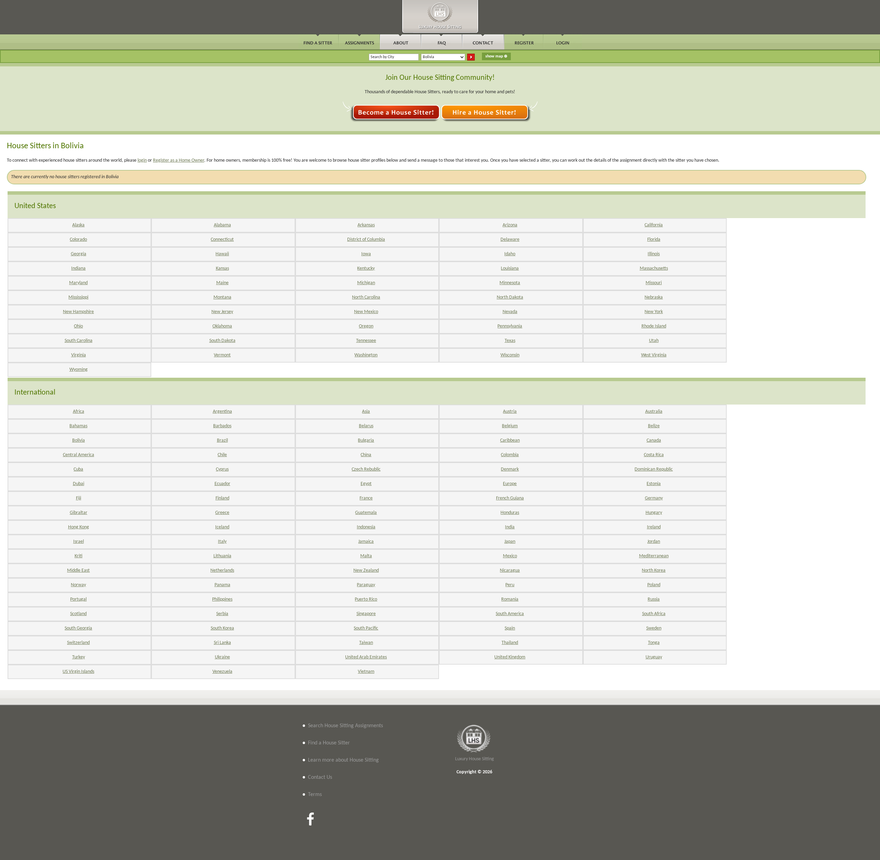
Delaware (509, 239)
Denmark (510, 469)
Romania (509, 599)
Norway (78, 585)
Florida (653, 239)
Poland (653, 585)
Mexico (510, 556)
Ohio (78, 326)
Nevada (510, 311)
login (142, 160)
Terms (315, 794)
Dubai (78, 483)
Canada (654, 440)
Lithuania (222, 556)
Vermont (222, 355)
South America (510, 613)
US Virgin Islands (78, 671)
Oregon (366, 326)
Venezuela (222, 671)
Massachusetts (654, 268)
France (366, 498)
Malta (366, 556)
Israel (78, 541)
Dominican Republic (654, 469)
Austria (510, 411)
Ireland (654, 527)
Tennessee (366, 340)
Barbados (222, 426)
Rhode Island (653, 326)
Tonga (654, 642)
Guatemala (366, 512)
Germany (654, 498)
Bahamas (78, 426)
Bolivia (78, 440)
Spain (510, 628)
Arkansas (366, 225)
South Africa (654, 613)
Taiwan (366, 642)
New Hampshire (78, 311)
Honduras (509, 512)
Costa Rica (654, 455)
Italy (222, 541)
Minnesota (509, 283)
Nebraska (654, 297)
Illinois (654, 254)
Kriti (78, 556)
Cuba (78, 469)
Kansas (222, 268)
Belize (654, 426)
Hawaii (222, 254)
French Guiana (510, 498)
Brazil (222, 440)
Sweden (653, 628)
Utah (654, 340)
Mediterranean (654, 556)
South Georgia (78, 628)
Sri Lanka (222, 642)
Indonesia (366, 527)
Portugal (78, 599)
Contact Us (320, 777)
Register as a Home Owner (178, 160)
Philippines (222, 599)
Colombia (510, 455)
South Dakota (222, 340)
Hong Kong (78, 527)
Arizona (510, 225)
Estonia (654, 483)
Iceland (222, 527)
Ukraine (222, 657)
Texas (510, 340)
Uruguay (654, 657)
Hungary (654, 512)
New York (654, 311)
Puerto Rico (366, 599)
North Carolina (366, 297)
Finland (222, 498)
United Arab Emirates (366, 657)
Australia (653, 411)
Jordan (653, 541)
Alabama (222, 225)
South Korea (222, 628)
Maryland (78, 283)
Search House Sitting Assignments (345, 726)
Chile (222, 455)
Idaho (509, 254)
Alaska (78, 225)
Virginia (78, 355)
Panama (222, 585)
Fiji (78, 498)
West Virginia (654, 355)
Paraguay (366, 585)
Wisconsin (509, 355)
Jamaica (366, 541)
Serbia (222, 613)
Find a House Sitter (329, 743)
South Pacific (366, 628)
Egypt (366, 483)
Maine (222, 283)
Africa (78, 411)
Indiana (78, 268)
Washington (365, 355)
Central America (78, 455)
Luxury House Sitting (474, 759)
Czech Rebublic (366, 469)
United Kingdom (509, 657)
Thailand (510, 642)
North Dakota (510, 297)
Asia (366, 411)
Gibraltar (78, 512)
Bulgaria (366, 440)
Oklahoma (222, 326)
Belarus (366, 426)
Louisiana (510, 268)
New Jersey (222, 311)
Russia (654, 599)
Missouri (654, 283)
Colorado (78, 239)
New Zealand (366, 570)
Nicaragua (510, 570)
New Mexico (366, 311)
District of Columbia (366, 239)
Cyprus (222, 469)
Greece (222, 512)
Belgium (510, 426)
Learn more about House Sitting (343, 760)
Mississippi (78, 297)
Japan (509, 541)
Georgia (78, 254)
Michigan (366, 283)
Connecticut (222, 239)
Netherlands (222, 570)
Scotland (78, 613)
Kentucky (366, 268)
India (510, 527)
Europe (510, 483)
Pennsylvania (509, 326)
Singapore (366, 613)
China (366, 455)
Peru (509, 585)
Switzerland (78, 642)
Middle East (78, 570)
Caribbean (510, 440)
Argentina (222, 411)
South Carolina (78, 340)
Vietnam (366, 671)
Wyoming (78, 369)
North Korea (654, 570)
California (654, 225)
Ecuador (222, 483)
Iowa (366, 254)
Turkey (78, 657)
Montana (222, 297)
